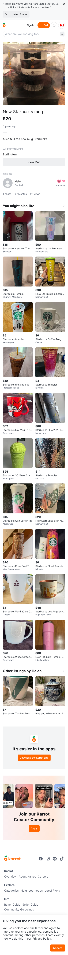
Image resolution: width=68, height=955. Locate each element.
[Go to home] (4, 25)
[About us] (54, 25)
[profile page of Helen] (8, 183)
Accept (57, 948)
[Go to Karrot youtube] (55, 859)
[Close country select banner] (64, 3)
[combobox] (31, 34)
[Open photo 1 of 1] (34, 73)
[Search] (62, 34)
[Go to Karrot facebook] (41, 859)
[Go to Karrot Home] (12, 858)
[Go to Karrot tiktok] (62, 859)
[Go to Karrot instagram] (48, 859)
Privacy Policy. (42, 938)
